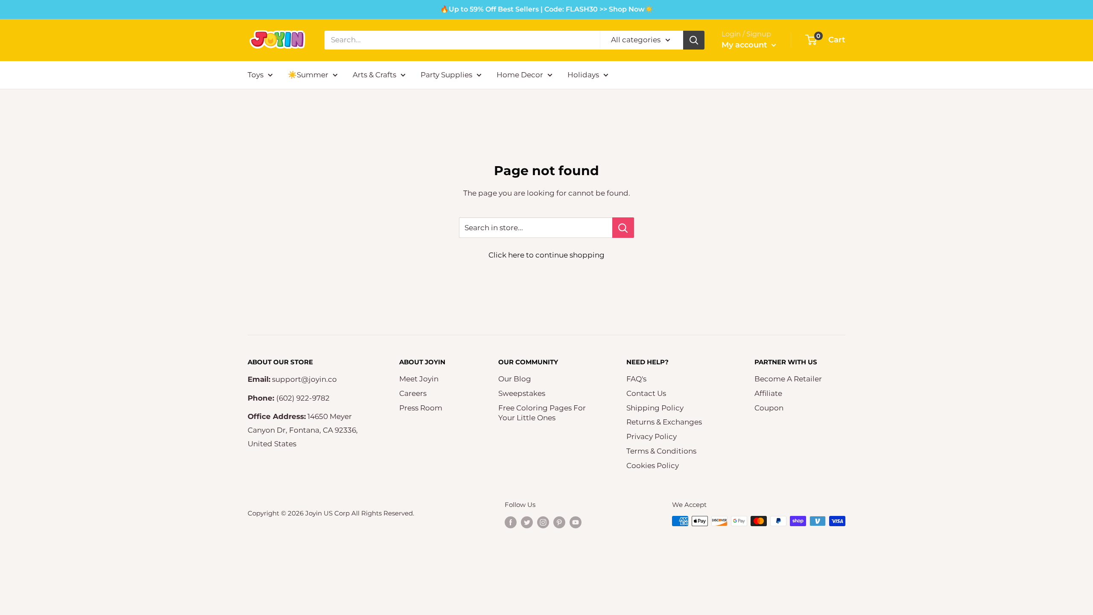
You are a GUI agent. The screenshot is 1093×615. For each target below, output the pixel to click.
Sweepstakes (521, 393)
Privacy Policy (651, 436)
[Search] (693, 40)
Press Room (420, 408)
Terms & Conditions (661, 451)
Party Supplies (446, 74)
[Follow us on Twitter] (527, 522)
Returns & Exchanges (664, 422)
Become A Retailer (788, 379)
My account (745, 45)
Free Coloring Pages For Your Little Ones (542, 413)
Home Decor (520, 74)
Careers (413, 393)
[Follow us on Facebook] (511, 522)
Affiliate (768, 393)
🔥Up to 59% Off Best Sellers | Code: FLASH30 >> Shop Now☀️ (546, 9)
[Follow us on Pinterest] (559, 522)
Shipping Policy (655, 408)
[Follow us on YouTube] (576, 522)
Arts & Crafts (374, 74)
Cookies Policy (652, 465)
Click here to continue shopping (546, 255)
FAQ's (636, 379)
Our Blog (514, 379)
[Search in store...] (623, 227)
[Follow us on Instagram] (543, 522)
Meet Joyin (418, 379)
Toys (255, 74)
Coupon (768, 408)
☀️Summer (308, 74)
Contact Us (646, 393)
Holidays (583, 74)
